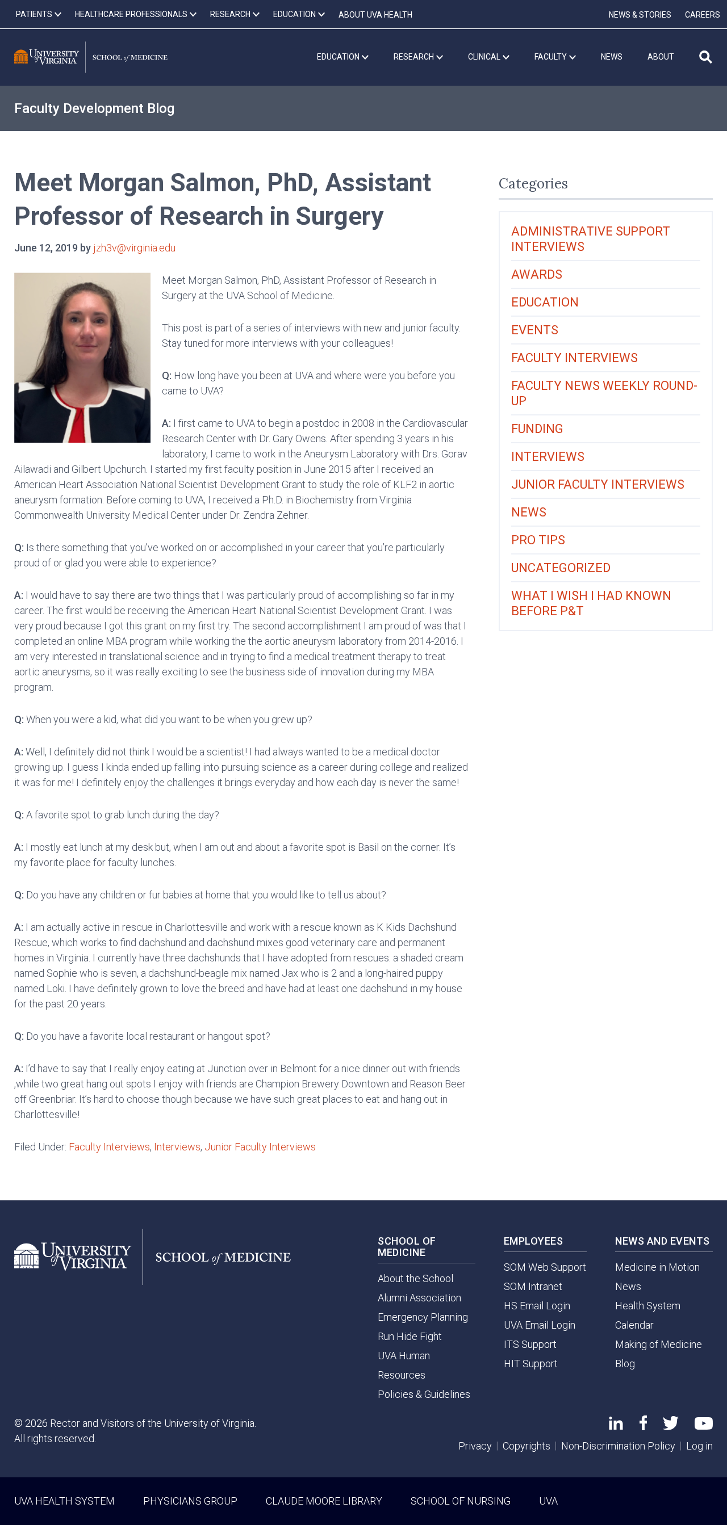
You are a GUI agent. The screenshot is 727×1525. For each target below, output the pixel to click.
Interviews (177, 1147)
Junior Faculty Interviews (260, 1147)
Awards (536, 274)
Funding (537, 429)
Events (534, 330)
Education (545, 302)
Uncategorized (561, 568)
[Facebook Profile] (643, 1426)
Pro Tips (538, 540)
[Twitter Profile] (671, 1426)
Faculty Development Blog (94, 108)
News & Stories (640, 14)
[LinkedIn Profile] (616, 1426)
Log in (699, 1446)
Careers (702, 14)
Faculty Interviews (109, 1147)
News (528, 512)
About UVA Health (375, 14)
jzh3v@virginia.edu (134, 248)
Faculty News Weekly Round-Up (604, 393)
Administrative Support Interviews (590, 239)
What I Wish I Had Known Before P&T (591, 603)
